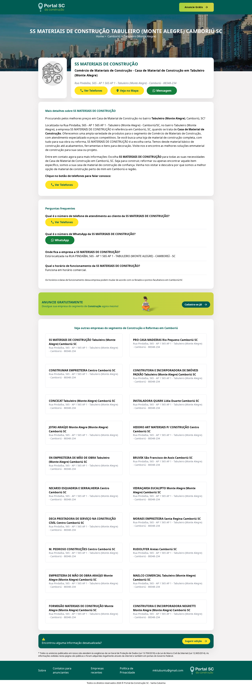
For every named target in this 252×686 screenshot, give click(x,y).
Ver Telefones (93, 90)
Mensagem (163, 90)
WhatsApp (62, 240)
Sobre (42, 670)
